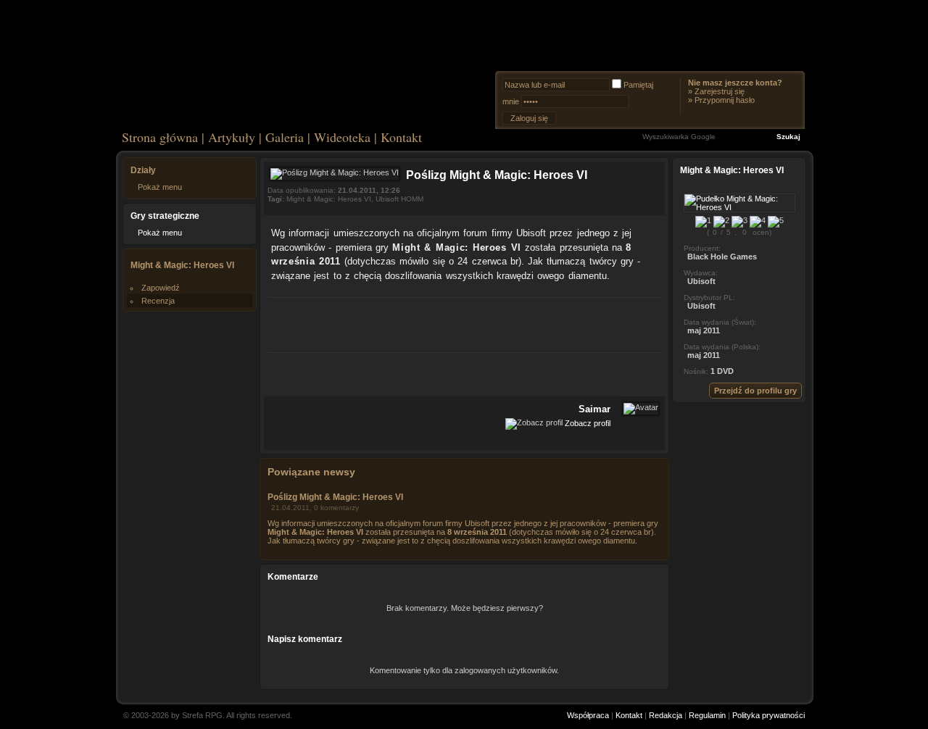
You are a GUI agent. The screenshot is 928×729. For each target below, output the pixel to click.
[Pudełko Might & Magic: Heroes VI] (739, 207)
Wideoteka (342, 137)
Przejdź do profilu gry (755, 390)
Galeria (284, 137)
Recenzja (158, 300)
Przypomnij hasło (725, 100)
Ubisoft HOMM (399, 199)
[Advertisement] (464, 323)
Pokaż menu (160, 187)
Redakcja (665, 715)
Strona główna (160, 137)
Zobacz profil (587, 423)
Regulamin (707, 715)
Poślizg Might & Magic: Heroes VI (335, 497)
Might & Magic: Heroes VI (328, 199)
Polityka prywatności (768, 715)
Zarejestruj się (720, 91)
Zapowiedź (160, 287)
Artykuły (231, 137)
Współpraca (588, 715)
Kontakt (401, 137)
